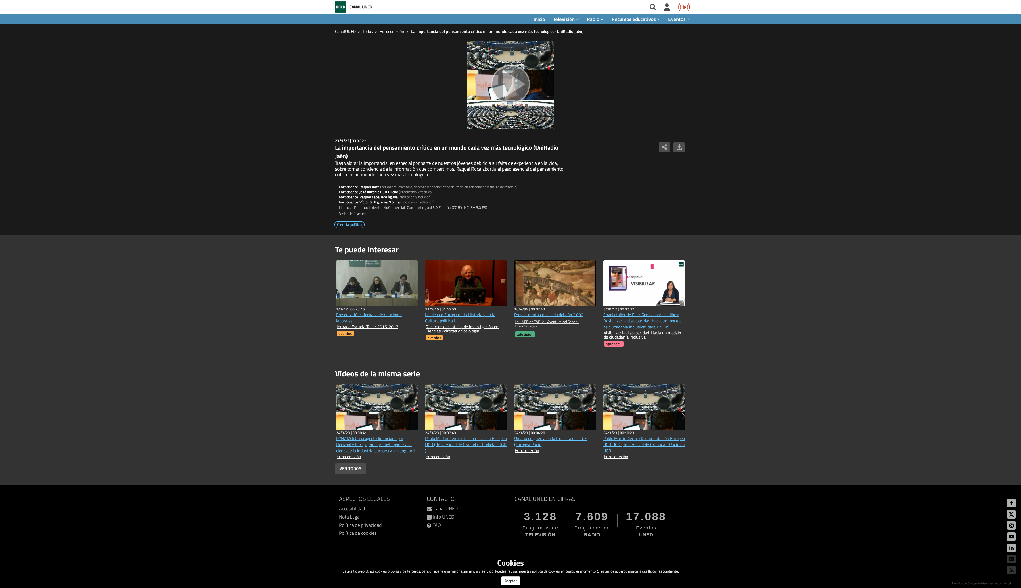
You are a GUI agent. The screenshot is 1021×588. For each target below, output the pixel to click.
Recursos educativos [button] (634, 19)
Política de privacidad (360, 525)
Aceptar (511, 580)
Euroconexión (392, 31)
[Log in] (667, 7)
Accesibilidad (352, 508)
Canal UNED (445, 508)
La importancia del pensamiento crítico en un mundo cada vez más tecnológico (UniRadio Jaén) (497, 31)
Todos (368, 31)
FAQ (437, 525)
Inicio (539, 19)
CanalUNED (345, 31)
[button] (683, 300)
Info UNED (443, 516)
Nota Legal (350, 516)
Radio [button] (593, 19)
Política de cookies (357, 533)
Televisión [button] (564, 19)
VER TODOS (350, 468)
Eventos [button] (677, 19)
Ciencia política (349, 224)
